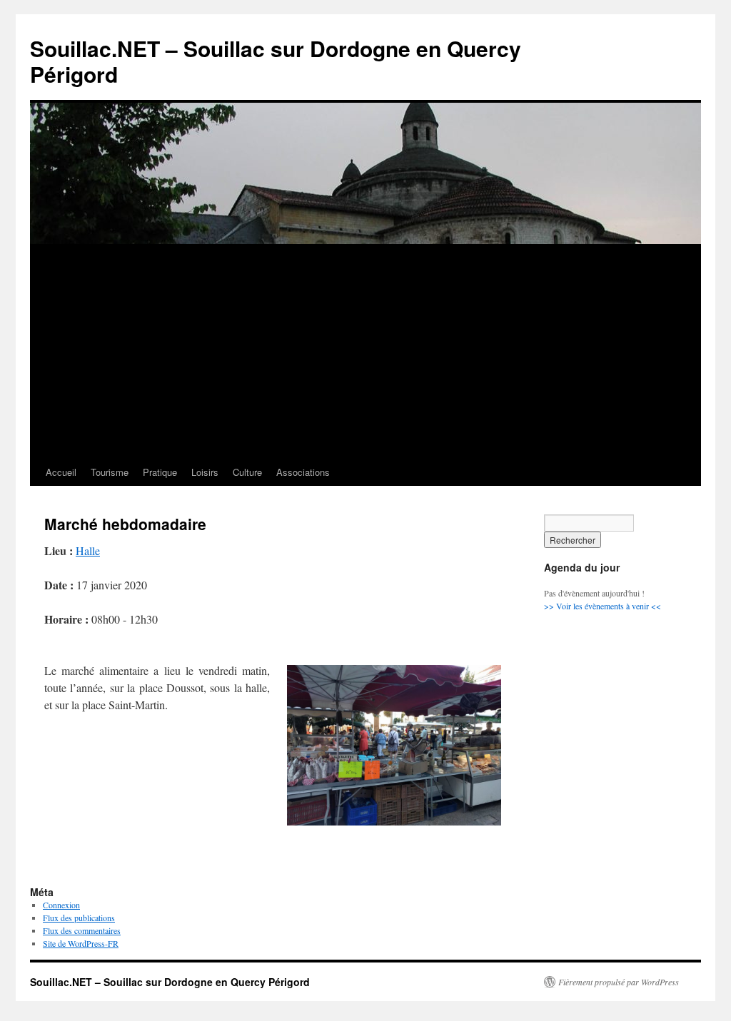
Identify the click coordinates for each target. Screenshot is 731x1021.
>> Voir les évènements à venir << (602, 605)
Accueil (61, 472)
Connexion (61, 904)
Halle (88, 550)
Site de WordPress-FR (81, 943)
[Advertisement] (365, 352)
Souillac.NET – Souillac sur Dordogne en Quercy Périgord (275, 61)
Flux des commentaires (82, 930)
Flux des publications (79, 917)
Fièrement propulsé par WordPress (618, 981)
